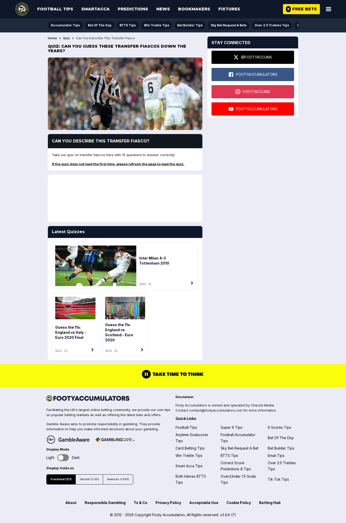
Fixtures (229, 9)
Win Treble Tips (156, 25)
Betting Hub (270, 502)
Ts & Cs (140, 502)
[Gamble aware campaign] (74, 440)
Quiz (66, 38)
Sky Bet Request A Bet (239, 448)
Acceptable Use (203, 502)
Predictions (133, 9)
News (163, 9)
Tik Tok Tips (278, 479)
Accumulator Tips (65, 25)
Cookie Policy (238, 502)
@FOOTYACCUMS (256, 57)
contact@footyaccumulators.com (215, 410)
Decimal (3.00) (89, 479)
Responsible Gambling (105, 502)
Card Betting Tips (190, 448)
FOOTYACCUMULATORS (256, 74)
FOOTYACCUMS (256, 91)
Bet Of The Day (99, 25)
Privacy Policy (168, 502)
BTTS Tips (128, 25)
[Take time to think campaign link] (173, 378)
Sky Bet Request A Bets (228, 25)
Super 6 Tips (231, 427)
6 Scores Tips (279, 427)
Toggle (63, 457)
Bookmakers (194, 9)
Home (52, 38)
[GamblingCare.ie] (114, 439)
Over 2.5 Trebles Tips (272, 25)
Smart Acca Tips (189, 466)
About (70, 502)
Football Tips (55, 9)
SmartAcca (95, 9)
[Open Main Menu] (328, 9)
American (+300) (118, 479)
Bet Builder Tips (190, 25)
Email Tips (276, 455)
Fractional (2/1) (61, 479)
